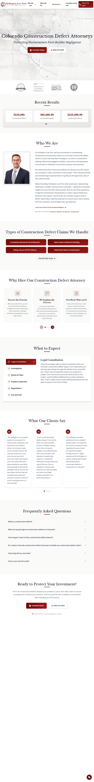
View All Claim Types (46, 258)
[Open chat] (89, 777)
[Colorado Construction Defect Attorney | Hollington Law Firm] (14, 4)
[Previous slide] (41, 327)
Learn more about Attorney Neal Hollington (49, 207)
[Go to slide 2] (47, 124)
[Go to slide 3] (48, 327)
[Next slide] (52, 327)
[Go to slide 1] (46, 124)
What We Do (43, 4)
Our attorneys (66, 212)
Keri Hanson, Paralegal (55, 212)
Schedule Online (38, 50)
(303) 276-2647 (58, 50)
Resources (56, 4)
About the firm (75, 212)
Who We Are (30, 4)
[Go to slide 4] (49, 491)
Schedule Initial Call (71, 4)
